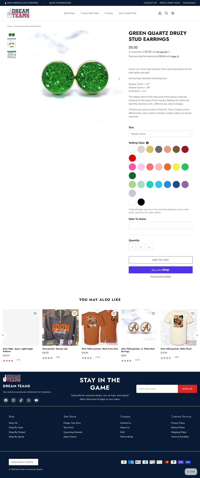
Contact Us (125, 422)
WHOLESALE (189, 3)
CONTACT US (150, 3)
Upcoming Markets (73, 432)
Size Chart (68, 427)
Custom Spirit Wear (90, 13)
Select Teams (70, 436)
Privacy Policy (178, 422)
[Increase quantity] (149, 246)
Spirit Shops (69, 13)
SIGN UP (187, 388)
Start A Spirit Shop (127, 13)
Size (131, 127)
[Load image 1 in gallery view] (75, 77)
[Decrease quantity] (132, 246)
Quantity (134, 240)
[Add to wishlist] (35, 313)
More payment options (160, 276)
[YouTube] (36, 400)
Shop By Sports (16, 436)
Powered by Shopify (34, 469)
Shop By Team (16, 427)
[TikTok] (21, 400)
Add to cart (160, 259)
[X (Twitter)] (29, 400)
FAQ (122, 432)
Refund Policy (178, 427)
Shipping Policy (178, 432)
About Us (124, 427)
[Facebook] (6, 400)
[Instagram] (13, 400)
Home (9, 26)
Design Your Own (72, 422)
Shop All (13, 422)
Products (109, 13)
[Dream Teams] (18, 13)
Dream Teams (20, 469)
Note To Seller (137, 219)
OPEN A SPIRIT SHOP (170, 3)
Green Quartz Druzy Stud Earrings (27, 26)
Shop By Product (17, 432)
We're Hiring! (126, 436)
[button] (149, 52)
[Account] (159, 13)
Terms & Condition (180, 436)
